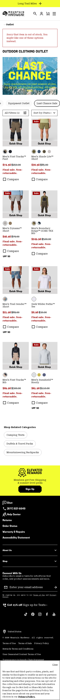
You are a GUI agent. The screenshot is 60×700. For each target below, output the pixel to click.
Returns (7, 520)
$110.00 (45, 388)
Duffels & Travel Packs (20, 443)
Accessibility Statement (16, 537)
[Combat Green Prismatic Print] (44, 151)
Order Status (10, 525)
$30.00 (43, 312)
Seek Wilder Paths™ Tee (43, 305)
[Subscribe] (55, 587)
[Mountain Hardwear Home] (13, 13)
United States (14, 632)
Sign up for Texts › (25, 604)
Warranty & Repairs (14, 531)
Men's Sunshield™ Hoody (42, 381)
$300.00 (16, 388)
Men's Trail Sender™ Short (14, 305)
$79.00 (15, 236)
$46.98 (7, 236)
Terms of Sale (25, 643)
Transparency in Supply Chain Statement (23, 660)
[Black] (10, 151)
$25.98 (7, 312)
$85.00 (44, 164)
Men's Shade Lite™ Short (42, 157)
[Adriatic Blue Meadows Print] (16, 280)
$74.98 (7, 164)
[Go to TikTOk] (25, 615)
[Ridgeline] (44, 204)
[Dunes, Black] (16, 356)
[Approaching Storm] (16, 204)
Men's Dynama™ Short (12, 229)
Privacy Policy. (26, 696)
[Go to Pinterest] (32, 615)
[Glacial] (44, 356)
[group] (30, 481)
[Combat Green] (44, 132)
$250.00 (16, 164)
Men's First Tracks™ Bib (14, 381)
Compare (13, 179)
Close (55, 665)
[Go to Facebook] (46, 615)
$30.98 (35, 164)
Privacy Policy (41, 643)
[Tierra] (10, 223)
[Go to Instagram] (39, 615)
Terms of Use (39, 595)
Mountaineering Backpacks (23, 452)
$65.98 (35, 388)
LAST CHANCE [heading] (30, 71)
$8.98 (35, 312)
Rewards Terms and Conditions (18, 649)
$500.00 (46, 239)
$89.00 (15, 312)
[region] (30, 680)
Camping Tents (15, 435)
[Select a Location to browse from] (4, 632)
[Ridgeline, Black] (16, 132)
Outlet (10, 24)
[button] (54, 13)
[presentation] (35, 13)
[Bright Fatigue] (39, 375)
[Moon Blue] (39, 223)
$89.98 (7, 388)
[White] (44, 280)
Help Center (14, 514)
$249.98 (36, 239)
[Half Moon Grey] (49, 151)
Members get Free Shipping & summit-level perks (30, 481)
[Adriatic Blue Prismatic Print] (39, 151)
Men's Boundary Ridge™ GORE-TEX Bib (42, 231)
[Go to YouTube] (53, 615)
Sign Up (30, 489)
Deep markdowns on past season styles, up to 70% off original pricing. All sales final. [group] (30, 87)
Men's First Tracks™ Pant (14, 157)
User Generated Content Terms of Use (22, 654)
